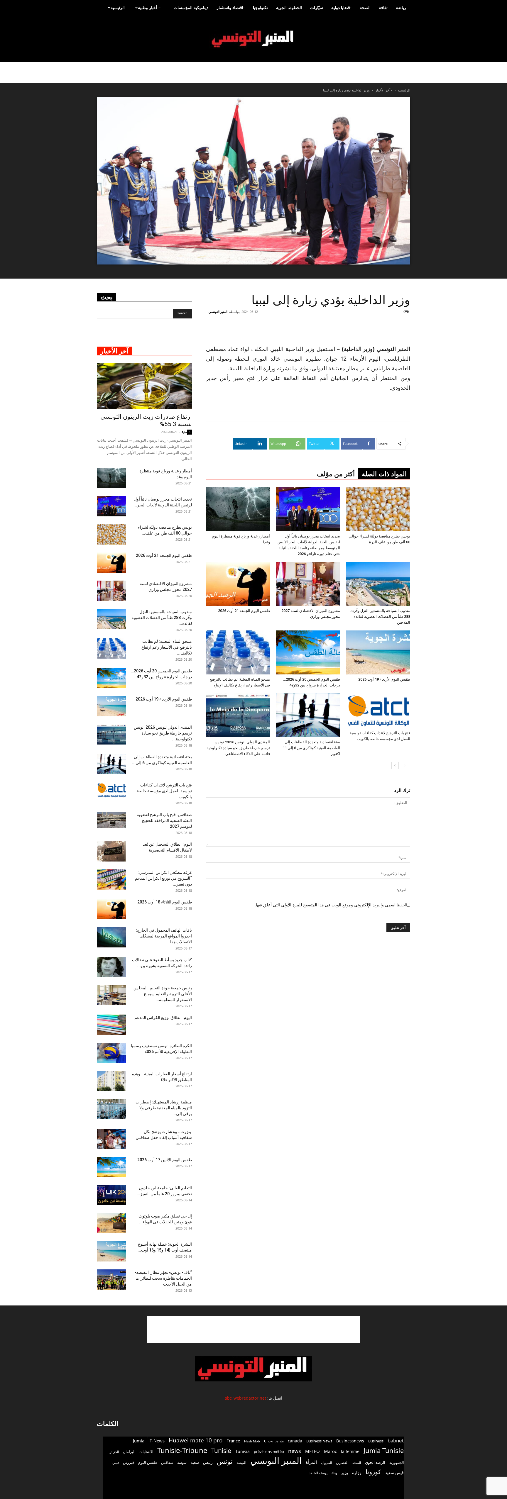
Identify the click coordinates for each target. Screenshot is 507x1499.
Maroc (330, 1451)
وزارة (356, 1472)
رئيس (208, 1462)
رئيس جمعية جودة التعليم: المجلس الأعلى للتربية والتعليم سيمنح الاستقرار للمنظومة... (162, 994)
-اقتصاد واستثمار (231, 7)
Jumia (138, 1441)
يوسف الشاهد (318, 1473)
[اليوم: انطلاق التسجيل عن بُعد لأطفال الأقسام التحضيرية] (111, 851)
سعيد (195, 1462)
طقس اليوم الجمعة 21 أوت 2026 (244, 610)
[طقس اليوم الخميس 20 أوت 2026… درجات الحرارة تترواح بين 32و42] (308, 652)
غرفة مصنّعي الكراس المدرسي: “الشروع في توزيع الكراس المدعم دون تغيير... (163, 878)
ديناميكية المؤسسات (191, 7)
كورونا (373, 1472)
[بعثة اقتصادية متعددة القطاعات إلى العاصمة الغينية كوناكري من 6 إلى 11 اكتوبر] (308, 715)
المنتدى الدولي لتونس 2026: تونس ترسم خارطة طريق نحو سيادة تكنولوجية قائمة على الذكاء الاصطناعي (238, 748)
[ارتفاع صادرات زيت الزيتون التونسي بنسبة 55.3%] (144, 386)
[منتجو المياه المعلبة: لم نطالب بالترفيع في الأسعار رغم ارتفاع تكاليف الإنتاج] (238, 652)
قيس (115, 1463)
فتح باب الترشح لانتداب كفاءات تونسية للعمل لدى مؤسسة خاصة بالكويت (164, 791)
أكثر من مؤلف (336, 474)
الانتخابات (146, 1451)
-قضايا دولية (341, 7)
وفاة (334, 1473)
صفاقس (167, 1462)
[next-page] (395, 765)
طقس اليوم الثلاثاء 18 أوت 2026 (164, 902)
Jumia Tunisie (384, 1450)
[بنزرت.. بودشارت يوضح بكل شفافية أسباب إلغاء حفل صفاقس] (111, 1139)
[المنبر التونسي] (253, 39)
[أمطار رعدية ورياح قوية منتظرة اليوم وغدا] (238, 509)
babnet (396, 1440)
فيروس (128, 1462)
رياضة (401, 7)
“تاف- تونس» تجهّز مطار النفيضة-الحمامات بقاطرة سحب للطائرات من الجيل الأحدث (163, 1278)
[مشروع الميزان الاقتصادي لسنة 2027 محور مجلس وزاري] (308, 584)
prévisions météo (269, 1451)
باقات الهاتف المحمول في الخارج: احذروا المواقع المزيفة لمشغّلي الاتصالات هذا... (164, 936)
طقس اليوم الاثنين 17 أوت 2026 (164, 1159)
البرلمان (129, 1451)
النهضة (241, 1462)
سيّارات (316, 7)
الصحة (365, 7)
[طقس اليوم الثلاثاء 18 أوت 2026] (111, 909)
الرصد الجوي (375, 1462)
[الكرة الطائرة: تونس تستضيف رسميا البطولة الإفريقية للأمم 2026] (111, 1053)
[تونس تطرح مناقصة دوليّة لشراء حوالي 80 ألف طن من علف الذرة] (378, 509)
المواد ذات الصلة (384, 474)
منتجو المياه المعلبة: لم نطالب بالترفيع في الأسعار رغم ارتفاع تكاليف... (166, 647)
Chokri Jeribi (274, 1441)
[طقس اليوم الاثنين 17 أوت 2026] (111, 1167)
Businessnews (350, 1441)
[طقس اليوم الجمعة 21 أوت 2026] (238, 584)
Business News (319, 1441)
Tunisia (242, 1451)
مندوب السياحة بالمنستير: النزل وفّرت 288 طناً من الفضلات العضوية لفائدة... (161, 617)
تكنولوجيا (260, 7)
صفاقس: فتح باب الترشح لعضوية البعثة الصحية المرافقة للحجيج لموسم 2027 (164, 820)
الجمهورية (396, 1462)
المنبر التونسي (218, 311)
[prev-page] (404, 765)
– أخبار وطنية (149, 7)
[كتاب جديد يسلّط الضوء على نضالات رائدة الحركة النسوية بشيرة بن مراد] (111, 967)
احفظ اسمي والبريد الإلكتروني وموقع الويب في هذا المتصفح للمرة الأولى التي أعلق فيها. (330, 904)
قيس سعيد (394, 1472)
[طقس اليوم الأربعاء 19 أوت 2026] (378, 652)
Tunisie (221, 1450)
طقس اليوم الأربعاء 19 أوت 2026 (384, 679)
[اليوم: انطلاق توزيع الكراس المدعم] (111, 1025)
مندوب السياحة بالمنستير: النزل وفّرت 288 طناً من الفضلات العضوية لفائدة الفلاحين (380, 616)
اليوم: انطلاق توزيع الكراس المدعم (163, 1017)
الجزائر (114, 1451)
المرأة (311, 1462)
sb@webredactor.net (245, 1398)
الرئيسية (118, 7)
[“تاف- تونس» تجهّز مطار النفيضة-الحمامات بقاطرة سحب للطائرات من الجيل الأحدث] (111, 1279)
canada (295, 1441)
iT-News (156, 1441)
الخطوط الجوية (289, 7)
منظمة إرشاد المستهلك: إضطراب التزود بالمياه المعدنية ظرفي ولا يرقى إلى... (164, 1108)
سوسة (182, 1462)
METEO (312, 1451)
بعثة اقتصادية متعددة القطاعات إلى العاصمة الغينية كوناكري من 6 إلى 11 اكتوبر (311, 748)
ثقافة (383, 7)
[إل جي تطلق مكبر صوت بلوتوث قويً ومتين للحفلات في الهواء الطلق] (111, 1223)
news (294, 1451)
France (233, 1441)
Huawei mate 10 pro (195, 1440)
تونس (224, 1461)
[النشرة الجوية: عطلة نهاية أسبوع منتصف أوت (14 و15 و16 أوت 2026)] (111, 1251)
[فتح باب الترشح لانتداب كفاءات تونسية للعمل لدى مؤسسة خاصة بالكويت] (378, 710)
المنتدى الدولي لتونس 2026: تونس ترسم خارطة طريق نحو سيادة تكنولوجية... (163, 733)
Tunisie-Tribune (182, 1450)
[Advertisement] (375, 329)
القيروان (326, 1463)
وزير (344, 1472)
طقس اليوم (147, 1462)
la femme (350, 1451)
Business (375, 1441)
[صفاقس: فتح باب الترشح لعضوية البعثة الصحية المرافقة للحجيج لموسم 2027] (111, 820)
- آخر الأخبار (383, 90)
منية (184, 432)
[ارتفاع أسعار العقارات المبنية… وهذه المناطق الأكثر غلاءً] (111, 1081)
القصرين (342, 1462)
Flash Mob (252, 1441)
